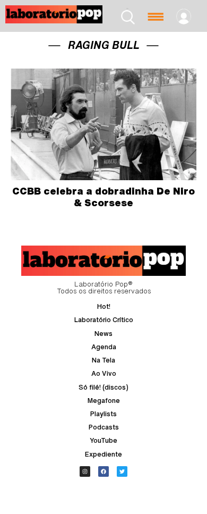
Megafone (104, 400)
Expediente (103, 454)
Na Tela (103, 360)
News (103, 333)
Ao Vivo (103, 373)
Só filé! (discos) (103, 387)
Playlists (103, 413)
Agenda (103, 346)
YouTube (103, 440)
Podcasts (104, 427)
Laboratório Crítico (103, 319)
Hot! (103, 306)
